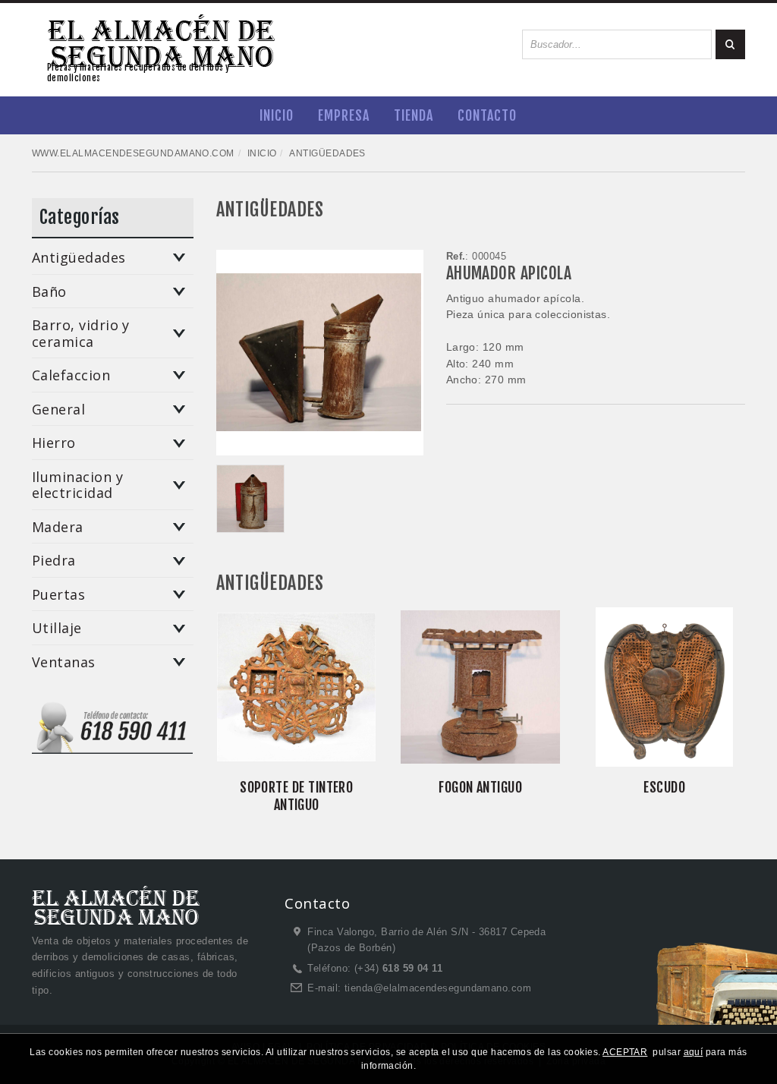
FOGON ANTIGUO (480, 787)
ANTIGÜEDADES (270, 209)
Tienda (413, 115)
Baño (49, 292)
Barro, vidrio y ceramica (81, 333)
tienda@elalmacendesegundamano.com (437, 988)
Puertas (58, 595)
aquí (693, 1052)
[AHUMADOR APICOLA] (250, 499)
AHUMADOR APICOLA (508, 273)
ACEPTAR (624, 1052)
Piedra (54, 561)
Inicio (277, 115)
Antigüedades (79, 258)
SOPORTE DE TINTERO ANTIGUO (296, 796)
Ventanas (64, 662)
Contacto (487, 115)
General (58, 410)
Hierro (54, 443)
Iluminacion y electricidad (77, 485)
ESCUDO (664, 787)
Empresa (344, 115)
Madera (57, 527)
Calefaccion (71, 375)
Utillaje (57, 628)
